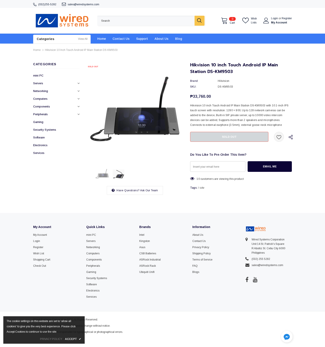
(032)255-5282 (47, 4)
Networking (40, 91)
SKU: (193, 86)
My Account (279, 22)
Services (38, 153)
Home (37, 50)
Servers (38, 83)
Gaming (38, 122)
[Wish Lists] (279, 137)
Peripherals (40, 114)
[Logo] (62, 20)
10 (198, 178)
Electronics (40, 145)
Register (287, 18)
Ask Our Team (149, 190)
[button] (286, 337)
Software (39, 137)
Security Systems (44, 129)
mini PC (38, 75)
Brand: (194, 80)
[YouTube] (255, 279)
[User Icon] (266, 20)
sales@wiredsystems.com (83, 4)
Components (41, 106)
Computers (40, 98)
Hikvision (223, 80)
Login (275, 18)
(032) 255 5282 (261, 259)
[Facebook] (247, 279)
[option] (135, 111)
